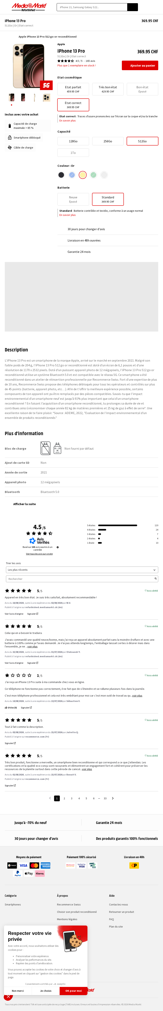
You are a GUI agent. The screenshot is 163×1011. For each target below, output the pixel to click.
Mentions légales (67, 919)
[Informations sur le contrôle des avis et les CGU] (57, 547)
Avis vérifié (152, 590)
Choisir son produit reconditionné (77, 912)
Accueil (7, 36)
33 (105, 798)
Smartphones (13, 904)
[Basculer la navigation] (7, 7)
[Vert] (93, 175)
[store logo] (29, 7)
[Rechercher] (132, 7)
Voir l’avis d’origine (14, 613)
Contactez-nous (118, 904)
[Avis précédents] (50, 798)
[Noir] (61, 175)
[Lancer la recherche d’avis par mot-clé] (155, 579)
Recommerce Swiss (69, 904)
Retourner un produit (121, 912)
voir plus (32, 646)
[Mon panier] (156, 7)
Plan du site (116, 926)
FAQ (111, 919)
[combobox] (92, 7)
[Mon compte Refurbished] (149, 7)
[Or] (82, 175)
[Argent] (104, 175)
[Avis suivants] (113, 798)
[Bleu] (72, 175)
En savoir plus (67, 120)
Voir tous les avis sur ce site (39, 553)
